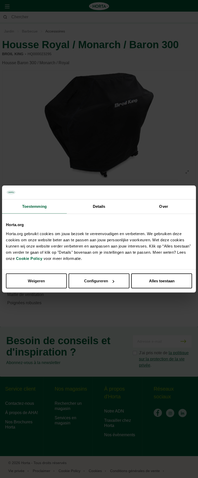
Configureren (96, 281)
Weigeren (36, 281)
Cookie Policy (29, 258)
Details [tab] (99, 206)
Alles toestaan (162, 281)
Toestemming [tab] (34, 206)
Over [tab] (163, 206)
